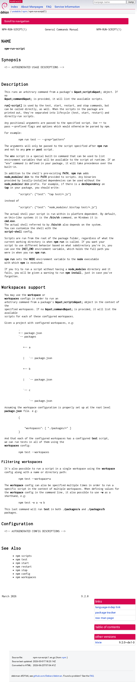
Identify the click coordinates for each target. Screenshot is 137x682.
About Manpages (32, 6)
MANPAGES (16, 1)
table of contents (108, 627)
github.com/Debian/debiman (47, 676)
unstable (16, 11)
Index (14, 6)
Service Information (67, 6)
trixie (98, 642)
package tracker (105, 612)
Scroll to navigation (16, 21)
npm (24, 11)
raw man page (104, 618)
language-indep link (107, 607)
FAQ (48, 6)
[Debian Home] (4, 7)
